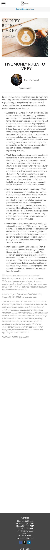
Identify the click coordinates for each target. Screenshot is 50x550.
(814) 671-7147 (28, 526)
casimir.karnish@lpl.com (25, 538)
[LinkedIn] (28, 542)
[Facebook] (20, 542)
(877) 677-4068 (29, 523)
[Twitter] (24, 542)
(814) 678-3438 (27, 521)
